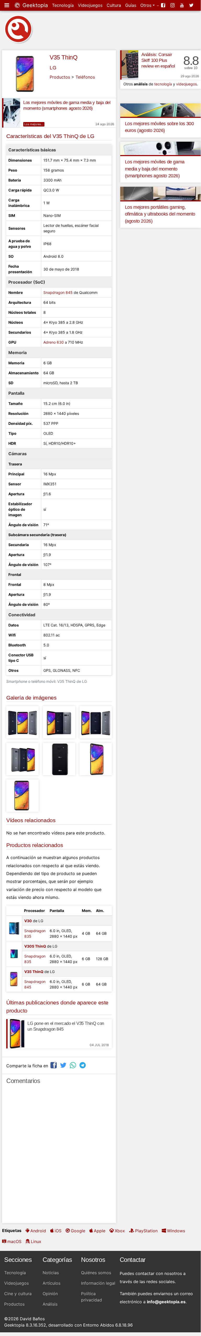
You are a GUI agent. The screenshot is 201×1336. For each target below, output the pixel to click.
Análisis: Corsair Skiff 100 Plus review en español (158, 60)
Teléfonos (85, 77)
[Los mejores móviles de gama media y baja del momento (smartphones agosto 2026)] (11, 113)
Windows (176, 1230)
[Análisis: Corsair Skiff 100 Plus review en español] (129, 65)
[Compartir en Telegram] (83, 1065)
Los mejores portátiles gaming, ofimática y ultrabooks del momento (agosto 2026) (160, 214)
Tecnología (63, 5)
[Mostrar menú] (7, 5)
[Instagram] (173, 5)
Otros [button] (146, 5)
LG (53, 67)
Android (38, 1230)
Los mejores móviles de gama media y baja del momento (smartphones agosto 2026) (155, 168)
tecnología (163, 84)
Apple (99, 1230)
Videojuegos (90, 5)
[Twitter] (192, 5)
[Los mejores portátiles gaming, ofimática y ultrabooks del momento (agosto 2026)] (160, 193)
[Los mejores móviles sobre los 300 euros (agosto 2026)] (160, 109)
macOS (14, 1241)
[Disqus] (59, 1156)
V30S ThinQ (35, 946)
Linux (36, 1241)
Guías (130, 5)
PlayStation (146, 1230)
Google (78, 1230)
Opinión (50, 1293)
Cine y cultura (18, 1293)
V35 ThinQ (63, 57)
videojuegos (186, 84)
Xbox (120, 1230)
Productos (60, 77)
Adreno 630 (53, 342)
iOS (58, 1230)
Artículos (51, 1283)
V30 (28, 921)
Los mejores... (33, 124)
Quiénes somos (96, 1272)
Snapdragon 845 (58, 292)
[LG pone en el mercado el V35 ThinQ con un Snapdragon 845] (15, 1033)
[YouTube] (182, 5)
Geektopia (34, 5)
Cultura (114, 5)
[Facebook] (163, 5)
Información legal (98, 1283)
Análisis (50, 1304)
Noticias (51, 1272)
